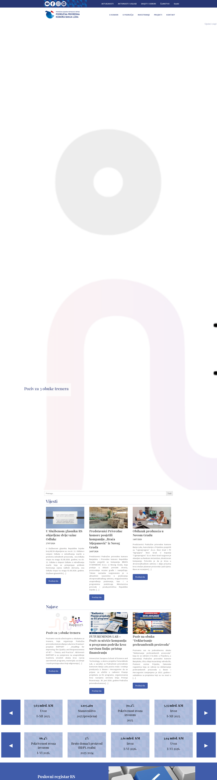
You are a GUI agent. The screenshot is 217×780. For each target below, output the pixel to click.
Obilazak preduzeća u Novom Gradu (148, 533)
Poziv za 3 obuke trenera (46, 388)
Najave (52, 606)
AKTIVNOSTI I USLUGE (127, 4)
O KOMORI (113, 15)
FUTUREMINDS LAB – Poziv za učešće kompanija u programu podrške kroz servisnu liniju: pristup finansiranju (107, 644)
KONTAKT (170, 15)
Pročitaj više (53, 581)
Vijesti (52, 501)
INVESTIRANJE (144, 15)
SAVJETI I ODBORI (148, 4)
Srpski (176, 4)
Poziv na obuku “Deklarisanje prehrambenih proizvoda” (151, 640)
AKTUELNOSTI (107, 4)
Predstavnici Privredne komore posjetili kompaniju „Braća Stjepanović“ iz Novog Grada (105, 539)
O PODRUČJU (128, 15)
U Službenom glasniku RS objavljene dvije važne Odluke (64, 535)
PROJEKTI (158, 15)
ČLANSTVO (165, 4)
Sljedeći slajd (210, 24)
